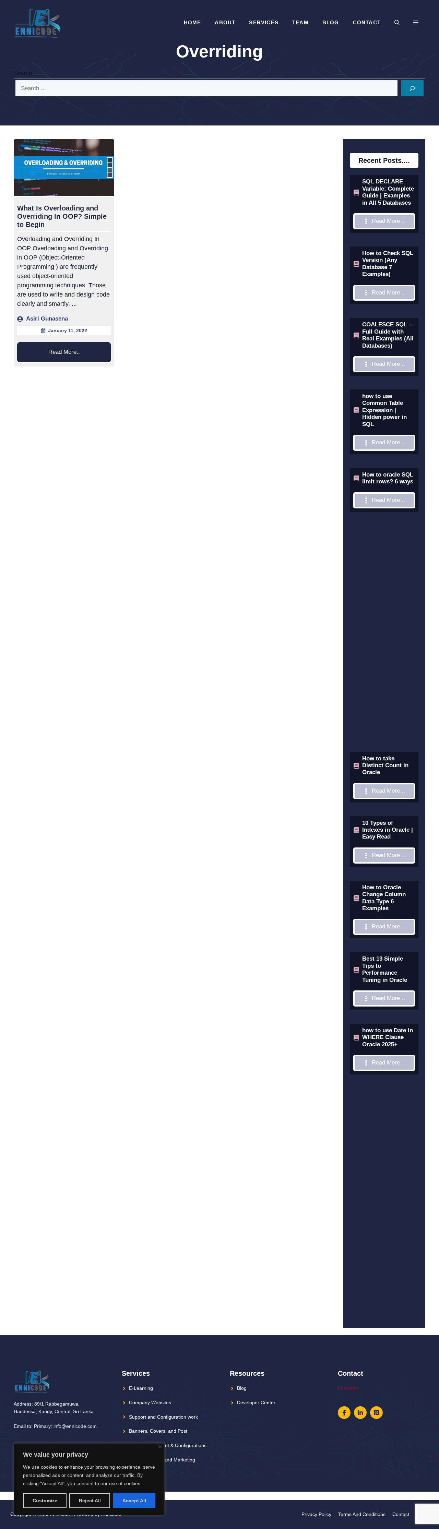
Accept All (134, 1500)
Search (23, 73)
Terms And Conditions (361, 1514)
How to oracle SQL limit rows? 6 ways (387, 478)
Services (263, 22)
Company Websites (150, 1402)
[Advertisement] (384, 649)
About (225, 22)
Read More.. (64, 352)
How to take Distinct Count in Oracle (385, 765)
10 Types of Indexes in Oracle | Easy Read (387, 830)
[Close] (160, 1446)
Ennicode (348, 1388)
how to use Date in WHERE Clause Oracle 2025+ (387, 1037)
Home (192, 22)
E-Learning (141, 1388)
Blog (330, 22)
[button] (397, 22)
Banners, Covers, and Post (158, 1431)
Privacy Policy (316, 1514)
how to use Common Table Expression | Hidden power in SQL (384, 410)
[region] (89, 1479)
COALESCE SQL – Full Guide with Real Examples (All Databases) (388, 335)
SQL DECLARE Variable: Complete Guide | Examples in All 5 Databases (388, 192)
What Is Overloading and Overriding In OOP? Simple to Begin (62, 216)
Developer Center (256, 1402)
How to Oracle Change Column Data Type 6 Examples (384, 898)
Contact (367, 22)
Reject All (90, 1500)
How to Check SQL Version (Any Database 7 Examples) (387, 263)
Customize (45, 1500)
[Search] (412, 88)
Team (300, 22)
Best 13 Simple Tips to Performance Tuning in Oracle (384, 969)
